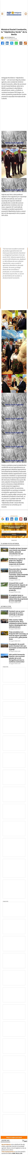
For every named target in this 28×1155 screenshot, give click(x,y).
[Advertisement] (14, 5)
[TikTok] (25, 519)
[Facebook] (2, 43)
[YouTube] (20, 519)
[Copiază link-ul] (25, 43)
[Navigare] (2, 14)
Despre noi (5, 1140)
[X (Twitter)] (11, 43)
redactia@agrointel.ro (8, 1151)
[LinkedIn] (7, 43)
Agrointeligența (6, 1144)
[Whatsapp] (16, 43)
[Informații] (26, 14)
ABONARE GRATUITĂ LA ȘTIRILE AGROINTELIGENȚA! (14, 527)
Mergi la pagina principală (14, 1137)
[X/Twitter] (16, 519)
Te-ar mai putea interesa (10, 543)
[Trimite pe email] (20, 43)
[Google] (2, 519)
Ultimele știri (6, 606)
